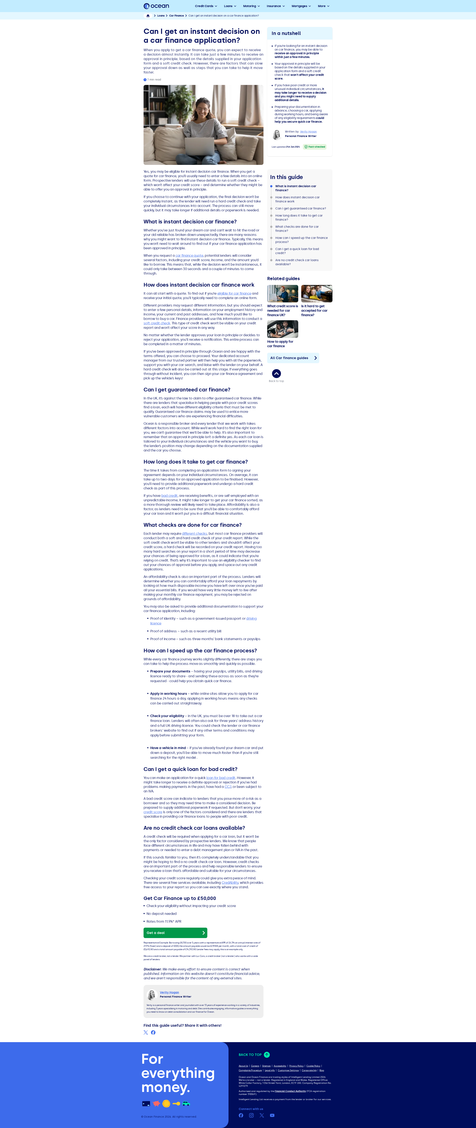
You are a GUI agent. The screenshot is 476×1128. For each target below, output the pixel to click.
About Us (243, 1066)
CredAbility (230, 883)
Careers (255, 1066)
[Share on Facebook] (153, 1032)
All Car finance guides (289, 358)
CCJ (228, 787)
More (322, 6)
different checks (194, 534)
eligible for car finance (234, 293)
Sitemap (266, 1066)
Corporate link (309, 1070)
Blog (321, 1070)
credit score (153, 812)
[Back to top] (276, 373)
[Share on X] (146, 1032)
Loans (228, 6)
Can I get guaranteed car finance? (300, 208)
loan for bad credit (220, 778)
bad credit (169, 496)
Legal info (270, 1070)
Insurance (274, 6)
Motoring (249, 6)
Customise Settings (288, 1070)
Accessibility (280, 1066)
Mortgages (299, 6)
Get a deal (156, 933)
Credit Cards (204, 6)
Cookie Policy (313, 1066)
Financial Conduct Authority (290, 1091)
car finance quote (189, 256)
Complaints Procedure (250, 1070)
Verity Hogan (308, 131)
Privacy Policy (296, 1066)
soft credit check (157, 323)
